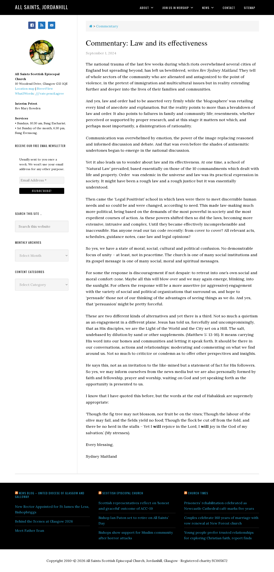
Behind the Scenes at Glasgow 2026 (44, 521)
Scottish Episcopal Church (122, 493)
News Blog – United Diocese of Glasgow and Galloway (49, 495)
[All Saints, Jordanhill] (90, 26)
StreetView (45, 89)
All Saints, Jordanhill (41, 7)
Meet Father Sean (29, 530)
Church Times (198, 493)
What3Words (24, 93)
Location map (24, 89)
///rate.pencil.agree (49, 93)
